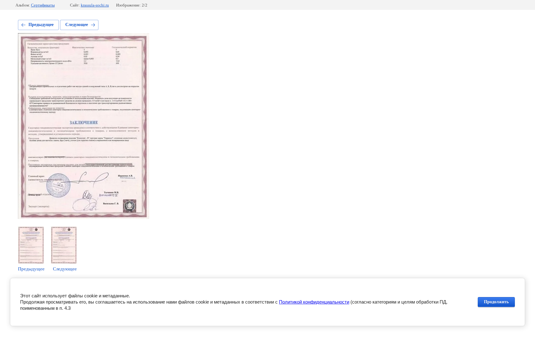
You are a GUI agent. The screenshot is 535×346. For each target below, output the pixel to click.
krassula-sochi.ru (95, 5)
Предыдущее (41, 24)
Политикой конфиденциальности (314, 301)
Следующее (76, 24)
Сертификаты (43, 5)
